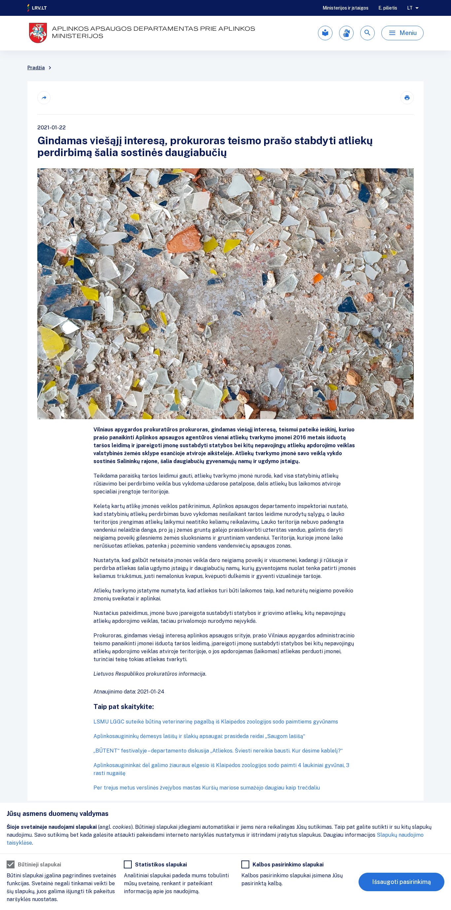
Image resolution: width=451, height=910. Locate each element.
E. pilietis (387, 8)
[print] (407, 97)
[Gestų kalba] (346, 33)
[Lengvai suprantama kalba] (325, 33)
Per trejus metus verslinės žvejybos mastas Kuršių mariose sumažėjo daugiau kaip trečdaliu (206, 788)
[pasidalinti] (44, 97)
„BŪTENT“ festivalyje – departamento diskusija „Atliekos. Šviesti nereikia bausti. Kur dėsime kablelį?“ (218, 751)
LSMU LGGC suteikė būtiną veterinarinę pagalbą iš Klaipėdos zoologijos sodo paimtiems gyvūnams (215, 722)
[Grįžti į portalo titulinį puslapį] (37, 8)
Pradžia (36, 67)
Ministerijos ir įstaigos (345, 8)
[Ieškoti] (367, 33)
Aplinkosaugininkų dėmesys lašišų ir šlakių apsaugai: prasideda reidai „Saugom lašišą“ (199, 736)
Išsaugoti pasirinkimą (401, 881)
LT (410, 8)
